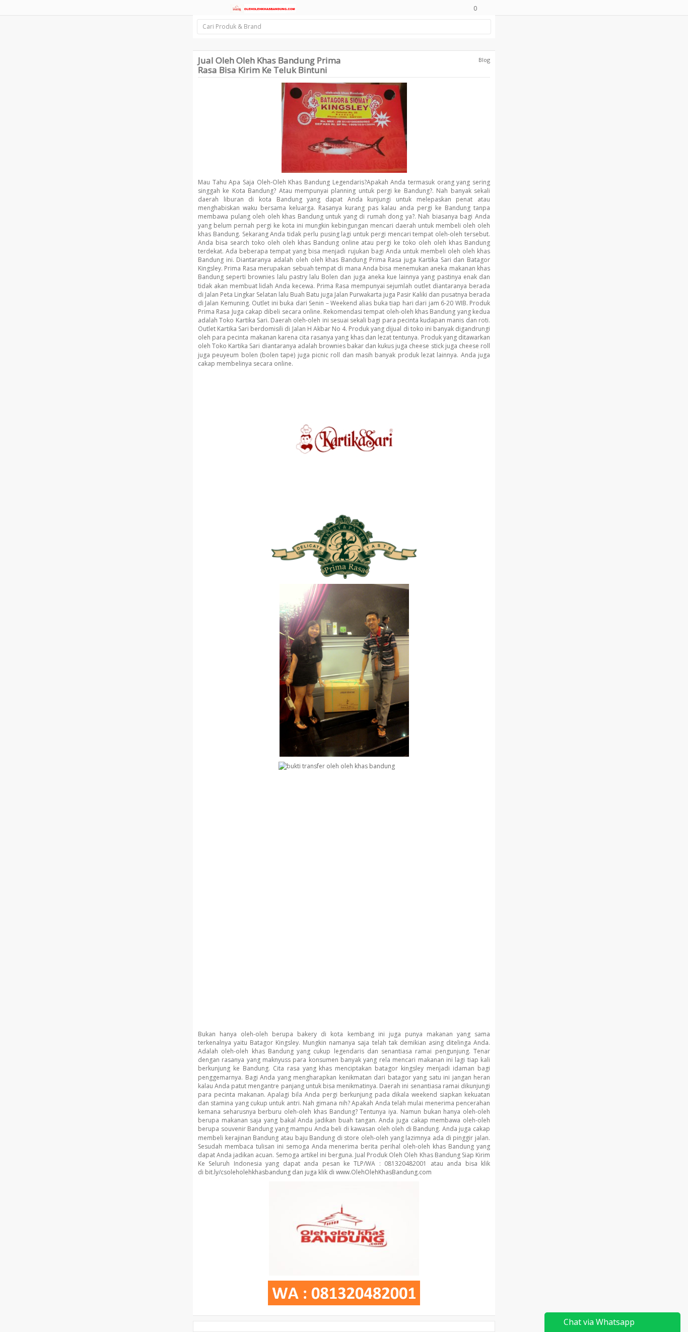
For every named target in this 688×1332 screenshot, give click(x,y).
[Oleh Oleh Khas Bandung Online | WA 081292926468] (263, 7)
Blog (484, 59)
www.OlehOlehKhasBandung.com (384, 1172)
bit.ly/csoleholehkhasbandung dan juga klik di (269, 1172)
